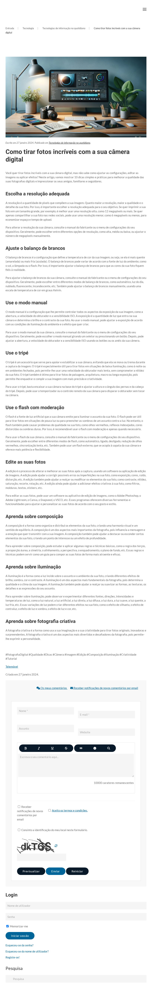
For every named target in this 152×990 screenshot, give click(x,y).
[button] (144, 9)
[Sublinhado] (52, 748)
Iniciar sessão (20, 935)
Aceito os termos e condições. (70, 810)
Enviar (55, 871)
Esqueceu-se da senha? (19, 945)
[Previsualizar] (109, 748)
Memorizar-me (18, 926)
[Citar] (81, 748)
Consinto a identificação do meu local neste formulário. (54, 830)
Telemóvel (12, 666)
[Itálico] (38, 748)
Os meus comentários (53, 688)
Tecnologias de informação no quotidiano (69, 142)
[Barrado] (66, 748)
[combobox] (76, 979)
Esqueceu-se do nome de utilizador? (27, 951)
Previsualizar (31, 871)
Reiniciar (77, 871)
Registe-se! (13, 957)
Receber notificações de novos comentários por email (105, 688)
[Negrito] (25, 748)
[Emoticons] (95, 748)
